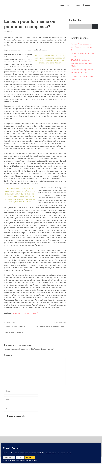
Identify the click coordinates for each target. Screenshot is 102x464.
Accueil (61, 5)
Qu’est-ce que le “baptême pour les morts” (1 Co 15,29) (82, 71)
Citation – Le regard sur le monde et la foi (83, 55)
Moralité (35, 313)
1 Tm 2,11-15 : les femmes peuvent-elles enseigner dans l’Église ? (81, 63)
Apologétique (18, 313)
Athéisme (27, 313)
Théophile (18, 5)
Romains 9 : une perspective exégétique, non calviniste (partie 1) (82, 47)
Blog (69, 5)
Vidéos (77, 5)
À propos (86, 5)
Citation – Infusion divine (15, 326)
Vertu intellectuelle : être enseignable (50, 326)
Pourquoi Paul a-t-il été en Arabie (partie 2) (82, 77)
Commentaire (9, 355)
